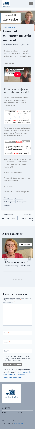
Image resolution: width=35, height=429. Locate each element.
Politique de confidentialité (12, 413)
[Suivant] (29, 258)
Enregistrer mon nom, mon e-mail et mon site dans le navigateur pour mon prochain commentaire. (18, 358)
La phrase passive (8, 216)
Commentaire (9, 302)
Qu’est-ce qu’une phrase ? (16, 262)
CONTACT (6, 408)
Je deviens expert (9, 27)
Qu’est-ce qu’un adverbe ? (27, 218)
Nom (6, 333)
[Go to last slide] (5, 258)
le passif (7, 206)
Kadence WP (18, 423)
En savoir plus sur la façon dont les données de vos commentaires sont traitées (17, 374)
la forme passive (9, 202)
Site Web (7, 351)
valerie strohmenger (12, 45)
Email (7, 342)
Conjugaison (8, 198)
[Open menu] (31, 3)
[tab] (13, 279)
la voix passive (22, 202)
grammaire (18, 198)
